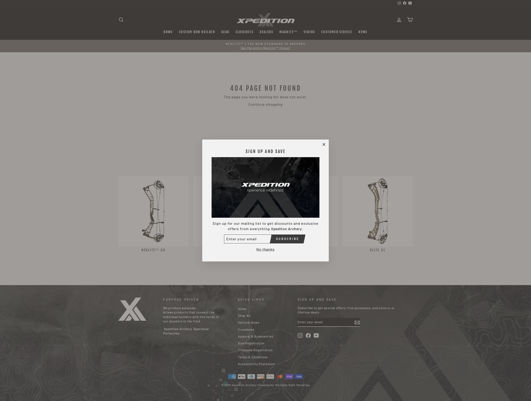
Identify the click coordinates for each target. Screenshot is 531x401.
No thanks (265, 249)
